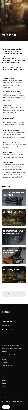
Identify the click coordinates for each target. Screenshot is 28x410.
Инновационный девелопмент (8, 365)
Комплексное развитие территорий (10, 340)
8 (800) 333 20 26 (8, 322)
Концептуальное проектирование (9, 368)
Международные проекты (7, 356)
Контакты (4, 386)
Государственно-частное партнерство (10, 345)
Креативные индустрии (7, 342)
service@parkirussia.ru (7, 325)
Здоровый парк (5, 362)
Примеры (4, 377)
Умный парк (4, 351)
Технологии (4, 359)
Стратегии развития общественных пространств (13, 348)
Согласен (6, 407)
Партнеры (4, 383)
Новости (3, 380)
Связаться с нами (14, 294)
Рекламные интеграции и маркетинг (10, 354)
